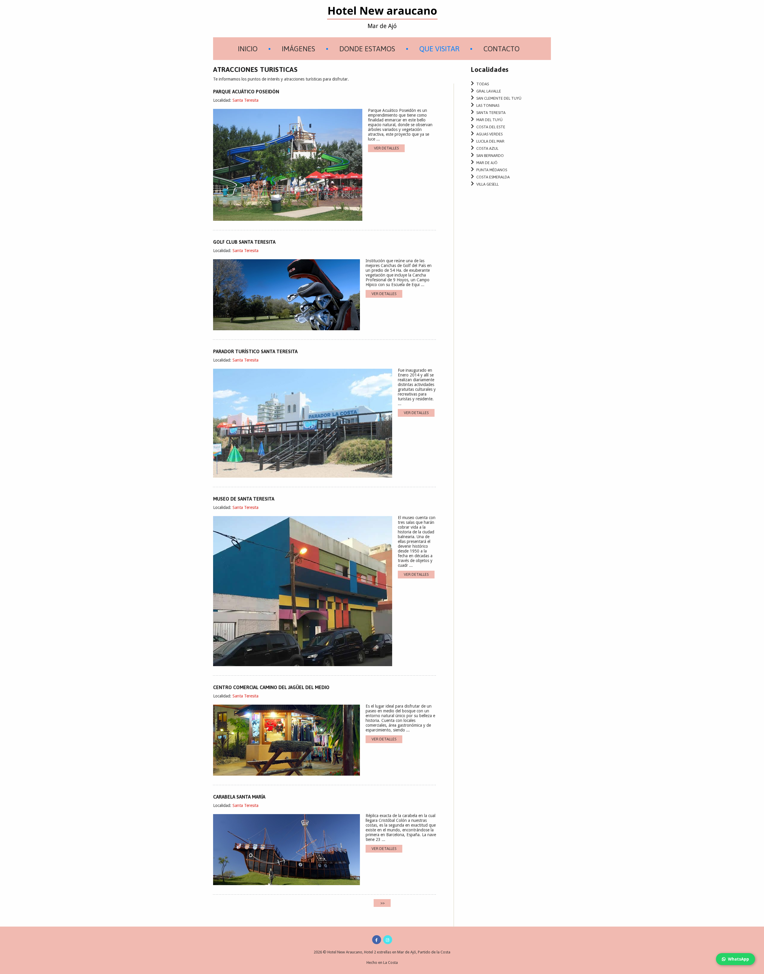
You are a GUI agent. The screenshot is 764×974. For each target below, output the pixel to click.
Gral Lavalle (488, 91)
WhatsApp (738, 959)
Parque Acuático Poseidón (246, 91)
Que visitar (439, 49)
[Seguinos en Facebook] (376, 939)
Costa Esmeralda (493, 177)
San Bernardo (490, 155)
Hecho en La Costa (382, 962)
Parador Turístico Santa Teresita (255, 351)
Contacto (501, 49)
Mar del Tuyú (489, 120)
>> (382, 903)
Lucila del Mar (490, 141)
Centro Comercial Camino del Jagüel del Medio (271, 687)
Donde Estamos (367, 49)
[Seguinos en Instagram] (387, 939)
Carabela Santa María (239, 796)
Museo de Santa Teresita (243, 498)
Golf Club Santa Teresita (244, 242)
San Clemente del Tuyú (498, 98)
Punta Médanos (491, 170)
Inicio (248, 49)
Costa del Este (490, 127)
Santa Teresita (245, 100)
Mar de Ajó (486, 162)
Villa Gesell (487, 184)
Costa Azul (487, 148)
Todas (482, 84)
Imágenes (298, 49)
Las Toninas (487, 105)
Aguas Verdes (489, 134)
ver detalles (386, 148)
